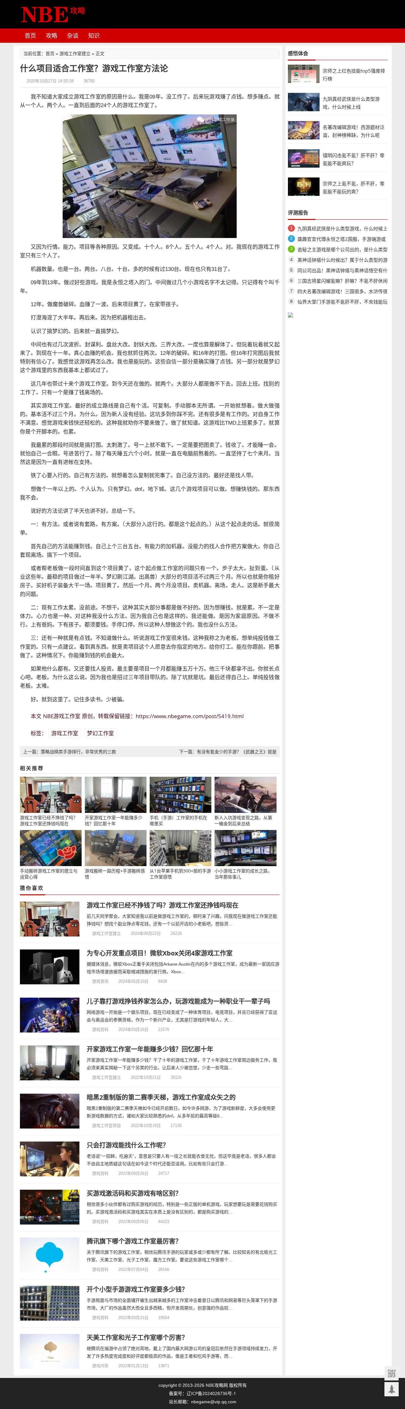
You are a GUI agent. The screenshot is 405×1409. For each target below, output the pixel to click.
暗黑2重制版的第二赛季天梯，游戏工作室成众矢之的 (161, 1097)
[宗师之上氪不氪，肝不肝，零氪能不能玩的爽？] (304, 186)
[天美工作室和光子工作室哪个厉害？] (50, 1351)
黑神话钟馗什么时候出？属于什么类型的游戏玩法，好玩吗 (342, 261)
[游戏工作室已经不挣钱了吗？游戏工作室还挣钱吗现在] (50, 919)
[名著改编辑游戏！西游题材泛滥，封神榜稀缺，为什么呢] (304, 130)
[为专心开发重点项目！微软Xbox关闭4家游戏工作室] (50, 966)
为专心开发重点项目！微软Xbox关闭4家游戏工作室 (160, 953)
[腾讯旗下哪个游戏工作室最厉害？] (50, 1255)
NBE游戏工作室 (61, 716)
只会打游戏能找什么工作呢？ (128, 1145)
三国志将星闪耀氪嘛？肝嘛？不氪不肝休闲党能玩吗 (342, 282)
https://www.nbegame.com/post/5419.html (190, 716)
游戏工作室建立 (74, 53)
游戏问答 (100, 1365)
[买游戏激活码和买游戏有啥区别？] (50, 1207)
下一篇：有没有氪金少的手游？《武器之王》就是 (228, 752)
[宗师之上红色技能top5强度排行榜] (304, 73)
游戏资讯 (100, 981)
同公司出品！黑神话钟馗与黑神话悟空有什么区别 (342, 271)
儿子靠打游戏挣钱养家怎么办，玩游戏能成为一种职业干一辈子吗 (178, 1001)
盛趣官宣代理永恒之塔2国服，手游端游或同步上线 (341, 240)
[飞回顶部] (391, 1389)
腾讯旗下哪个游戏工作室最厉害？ (134, 1241)
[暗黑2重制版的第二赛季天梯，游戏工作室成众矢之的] (50, 1111)
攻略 (51, 35)
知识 (94, 35)
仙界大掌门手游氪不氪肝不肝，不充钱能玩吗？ (342, 303)
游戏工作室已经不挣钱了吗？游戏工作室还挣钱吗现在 (163, 905)
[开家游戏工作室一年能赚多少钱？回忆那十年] (50, 1062)
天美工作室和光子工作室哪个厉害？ (137, 1337)
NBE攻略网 (217, 1385)
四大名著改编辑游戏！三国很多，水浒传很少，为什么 (342, 292)
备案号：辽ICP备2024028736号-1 (202, 1393)
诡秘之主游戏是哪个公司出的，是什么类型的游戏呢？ (342, 250)
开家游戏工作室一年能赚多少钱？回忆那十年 (150, 1049)
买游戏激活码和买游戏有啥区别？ (134, 1193)
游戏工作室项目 (106, 1125)
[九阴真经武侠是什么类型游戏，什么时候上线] (304, 102)
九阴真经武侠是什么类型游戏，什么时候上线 (342, 229)
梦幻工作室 (100, 733)
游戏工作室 (64, 733)
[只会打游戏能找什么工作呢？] (50, 1159)
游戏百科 (100, 1029)
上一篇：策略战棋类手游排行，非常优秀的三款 (69, 752)
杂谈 (72, 35)
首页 (30, 35)
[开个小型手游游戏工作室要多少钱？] (50, 1303)
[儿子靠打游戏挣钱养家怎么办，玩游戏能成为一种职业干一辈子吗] (50, 1015)
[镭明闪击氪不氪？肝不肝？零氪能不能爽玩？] (304, 158)
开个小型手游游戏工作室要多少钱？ (137, 1289)
